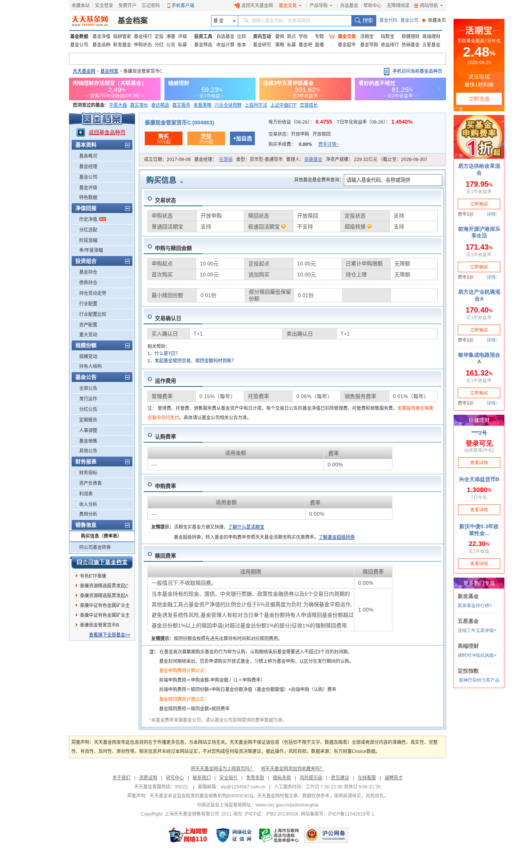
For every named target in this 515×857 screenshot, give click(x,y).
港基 (170, 36)
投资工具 (203, 36)
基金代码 (388, 20)
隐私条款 (282, 777)
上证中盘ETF (283, 105)
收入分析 (88, 504)
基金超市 (347, 45)
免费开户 (127, 5)
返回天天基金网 (257, 5)
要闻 (279, 36)
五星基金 (431, 45)
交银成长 (309, 105)
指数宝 (387, 36)
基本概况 (88, 156)
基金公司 (409, 20)
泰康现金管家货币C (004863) (179, 123)
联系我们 (202, 777)
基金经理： (213, 159)
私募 (182, 45)
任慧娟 (226, 159)
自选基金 (349, 5)
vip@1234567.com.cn (243, 787)
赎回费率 (165, 556)
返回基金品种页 (107, 132)
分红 (159, 45)
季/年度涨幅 (91, 250)
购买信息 (161, 180)
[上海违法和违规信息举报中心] (279, 835)
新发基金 (122, 45)
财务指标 (88, 472)
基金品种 (101, 45)
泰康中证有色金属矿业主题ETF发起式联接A (105, 606)
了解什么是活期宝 (246, 527)
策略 (279, 45)
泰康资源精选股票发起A (104, 595)
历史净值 (88, 219)
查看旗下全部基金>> (109, 635)
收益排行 (390, 45)
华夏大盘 (118, 105)
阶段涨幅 (88, 240)
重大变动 (88, 334)
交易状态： (299, 134)
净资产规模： (378, 159)
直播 (319, 45)
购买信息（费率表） (101, 536)
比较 (241, 36)
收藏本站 (81, 5)
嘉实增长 (139, 105)
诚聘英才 (394, 777)
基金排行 (143, 36)
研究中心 (175, 777)
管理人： (304, 159)
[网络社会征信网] (233, 835)
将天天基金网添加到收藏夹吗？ (292, 768)
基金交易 (288, 5)
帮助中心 (372, 5)
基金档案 (133, 21)
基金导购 (369, 45)
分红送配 (88, 230)
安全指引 (228, 777)
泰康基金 (313, 159)
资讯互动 (262, 36)
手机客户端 (183, 5)
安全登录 (104, 5)
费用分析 (88, 514)
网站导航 (429, 5)
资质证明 (148, 777)
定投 (159, 36)
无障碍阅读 (398, 5)
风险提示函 (311, 777)
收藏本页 (434, 20)
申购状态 (143, 45)
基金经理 (88, 166)
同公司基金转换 (95, 547)
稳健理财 (411, 36)
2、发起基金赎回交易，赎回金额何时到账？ (191, 360)
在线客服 (367, 777)
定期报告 (88, 420)
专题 (319, 36)
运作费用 (165, 381)
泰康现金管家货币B (99, 625)
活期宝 (367, 36)
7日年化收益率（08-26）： (374, 122)
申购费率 (165, 486)
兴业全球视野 (228, 105)
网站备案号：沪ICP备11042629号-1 (337, 814)
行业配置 (88, 304)
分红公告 (88, 409)
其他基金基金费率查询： (319, 179)
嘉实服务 (181, 105)
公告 (170, 45)
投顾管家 (122, 36)
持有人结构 (90, 366)
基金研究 (262, 45)
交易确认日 (168, 318)
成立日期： (167, 159)
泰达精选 (160, 105)
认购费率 (165, 437)
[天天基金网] (90, 20)
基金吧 (305, 45)
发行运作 (88, 399)
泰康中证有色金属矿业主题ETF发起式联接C (105, 616)
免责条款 (255, 777)
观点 (291, 36)
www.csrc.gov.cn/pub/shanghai (287, 805)
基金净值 (101, 36)
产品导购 (319, 5)
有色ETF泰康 (93, 576)
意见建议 (340, 777)
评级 (182, 36)
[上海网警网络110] (188, 835)
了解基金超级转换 (337, 537)
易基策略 (202, 105)
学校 (303, 36)
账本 (241, 45)
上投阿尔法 (256, 105)
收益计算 (225, 45)
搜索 (363, 20)
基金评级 (88, 187)
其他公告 (88, 451)
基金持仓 (88, 272)
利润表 (86, 494)
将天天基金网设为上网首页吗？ (222, 768)
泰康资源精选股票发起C (104, 586)
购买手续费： (303, 144)
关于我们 (121, 777)
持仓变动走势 (92, 293)
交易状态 (165, 200)
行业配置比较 (92, 314)
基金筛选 (203, 45)
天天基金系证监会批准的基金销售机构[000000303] (201, 796)
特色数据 (88, 197)
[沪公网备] (326, 835)
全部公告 (88, 388)
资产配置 (88, 325)
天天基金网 (84, 71)
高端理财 (431, 36)
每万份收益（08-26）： (301, 122)
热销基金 (411, 45)
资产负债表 (90, 483)
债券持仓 (88, 282)
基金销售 (88, 441)
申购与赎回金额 (173, 248)
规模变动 (88, 356)
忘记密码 (151, 5)
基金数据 (79, 36)
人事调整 (88, 430)
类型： (259, 159)
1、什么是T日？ (163, 353)
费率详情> (328, 144)
